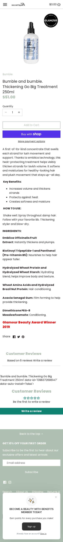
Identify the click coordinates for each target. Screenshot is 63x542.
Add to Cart (31, 125)
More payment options (31, 141)
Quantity (8, 106)
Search (7, 492)
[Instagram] (9, 482)
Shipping (37, 492)
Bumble (8, 74)
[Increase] (19, 112)
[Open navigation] (5, 4)
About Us (22, 492)
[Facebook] (4, 482)
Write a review (42, 360)
